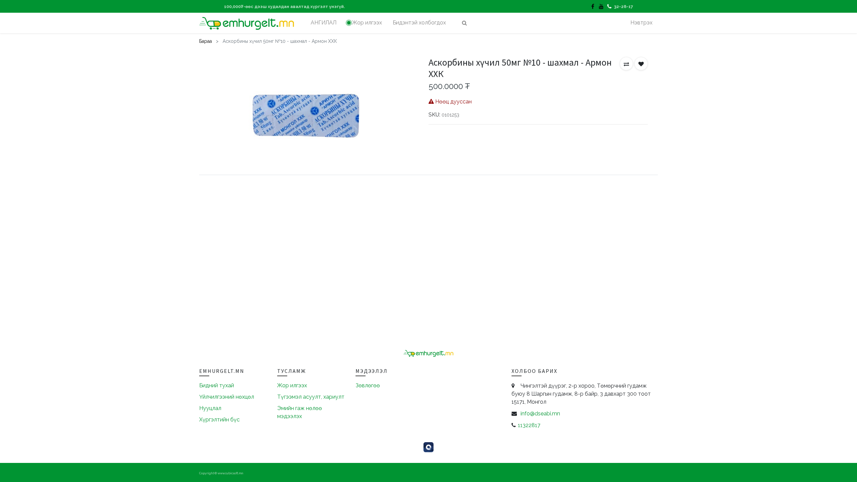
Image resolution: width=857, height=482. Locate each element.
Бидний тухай (216, 385)
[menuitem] (323, 22)
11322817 (529, 425)
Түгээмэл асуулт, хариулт (310, 397)
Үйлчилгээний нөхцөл (226, 397)
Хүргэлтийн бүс (219, 419)
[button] (626, 63)
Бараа (205, 41)
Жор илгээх (292, 385)
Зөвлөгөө (368, 385)
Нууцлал (210, 408)
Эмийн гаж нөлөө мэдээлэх (299, 412)
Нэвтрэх (641, 22)
